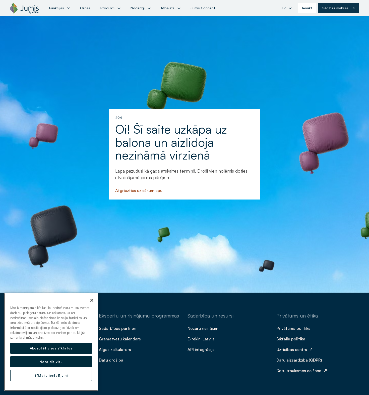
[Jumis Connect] (203, 8)
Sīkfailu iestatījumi (51, 375)
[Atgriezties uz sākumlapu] (139, 190)
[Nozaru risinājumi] (204, 328)
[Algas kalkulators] (115, 349)
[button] (60, 8)
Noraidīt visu (51, 362)
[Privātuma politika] (294, 328)
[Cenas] (85, 8)
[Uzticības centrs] (295, 349)
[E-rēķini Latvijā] (202, 338)
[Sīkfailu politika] (291, 338)
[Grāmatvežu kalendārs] (120, 338)
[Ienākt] (307, 8)
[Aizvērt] (91, 300)
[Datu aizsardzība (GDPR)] (299, 360)
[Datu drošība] (111, 360)
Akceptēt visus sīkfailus (51, 348)
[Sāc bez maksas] (338, 8)
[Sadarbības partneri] (118, 328)
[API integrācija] (202, 349)
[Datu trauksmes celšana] (302, 370)
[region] (51, 342)
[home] (24, 8)
